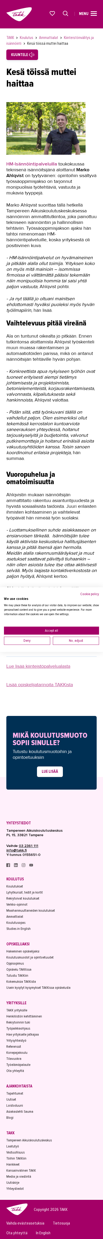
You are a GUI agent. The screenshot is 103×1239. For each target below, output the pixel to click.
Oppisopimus (15, 963)
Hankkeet (13, 1164)
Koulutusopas (15, 923)
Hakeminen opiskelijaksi (22, 951)
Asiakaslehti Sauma (19, 1111)
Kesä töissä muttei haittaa (47, 43)
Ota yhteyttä (15, 1071)
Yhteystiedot (18, 823)
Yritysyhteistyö (16, 1040)
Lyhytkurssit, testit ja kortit (24, 892)
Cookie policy (89, 593)
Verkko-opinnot (16, 904)
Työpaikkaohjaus (18, 1028)
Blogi (9, 1118)
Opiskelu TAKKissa (18, 969)
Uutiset (11, 1099)
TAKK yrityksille (16, 1010)
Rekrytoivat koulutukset (22, 898)
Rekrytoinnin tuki (18, 1022)
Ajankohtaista (19, 1086)
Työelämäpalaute (18, 1065)
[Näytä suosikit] (52, 13)
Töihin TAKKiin (16, 1158)
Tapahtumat (14, 1093)
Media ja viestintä (18, 1176)
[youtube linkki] (31, 866)
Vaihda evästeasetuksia (25, 1223)
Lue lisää (50, 771)
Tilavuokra (13, 1059)
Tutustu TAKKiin (17, 975)
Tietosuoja (61, 1223)
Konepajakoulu (16, 1053)
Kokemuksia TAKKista (21, 982)
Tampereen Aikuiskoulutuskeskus (29, 1140)
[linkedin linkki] (16, 866)
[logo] (16, 1214)
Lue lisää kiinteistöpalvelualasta (38, 666)
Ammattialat (49, 37)
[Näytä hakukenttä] (65, 13)
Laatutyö (12, 1146)
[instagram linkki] (24, 866)
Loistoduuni (14, 1105)
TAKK (10, 37)
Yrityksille (16, 1003)
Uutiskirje (12, 1183)
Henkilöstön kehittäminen (24, 1016)
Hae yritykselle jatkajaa (22, 1034)
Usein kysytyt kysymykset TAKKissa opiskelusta (38, 988)
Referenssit (13, 1047)
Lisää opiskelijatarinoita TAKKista (39, 685)
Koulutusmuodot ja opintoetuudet (30, 957)
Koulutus (27, 37)
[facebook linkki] (8, 866)
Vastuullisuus (15, 1152)
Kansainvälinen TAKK (21, 1170)
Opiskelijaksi (18, 944)
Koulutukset (14, 886)
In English (43, 1233)
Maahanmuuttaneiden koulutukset (30, 910)
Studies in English (18, 929)
